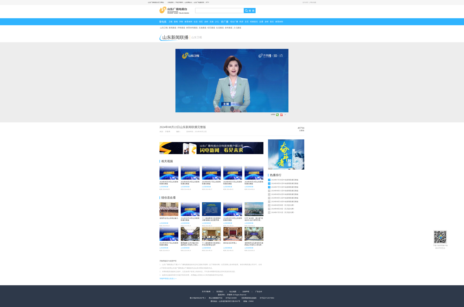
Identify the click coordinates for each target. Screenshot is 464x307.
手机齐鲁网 (179, 2)
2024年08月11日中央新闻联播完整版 (283, 191)
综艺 (201, 22)
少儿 (217, 22)
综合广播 (234, 22)
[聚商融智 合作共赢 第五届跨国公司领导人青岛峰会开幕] (190, 234)
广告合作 (258, 292)
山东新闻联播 (164, 187)
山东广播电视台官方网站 (156, 2)
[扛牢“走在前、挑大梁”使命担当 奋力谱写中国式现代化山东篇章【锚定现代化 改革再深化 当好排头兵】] (254, 209)
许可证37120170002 (267, 298)
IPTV (207, 2)
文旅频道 (202, 28)
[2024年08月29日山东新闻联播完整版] (169, 173)
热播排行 (275, 175)
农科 (206, 22)
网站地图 (313, 2)
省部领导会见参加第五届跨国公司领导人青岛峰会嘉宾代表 (254, 245)
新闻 (176, 22)
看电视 (162, 21)
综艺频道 (211, 28)
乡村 (266, 22)
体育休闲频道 (192, 28)
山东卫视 (164, 28)
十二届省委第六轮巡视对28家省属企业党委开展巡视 (211, 220)
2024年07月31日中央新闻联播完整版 (283, 187)
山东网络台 (188, 2)
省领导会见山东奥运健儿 (169, 218)
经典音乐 (254, 22)
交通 (261, 22)
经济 (241, 22)
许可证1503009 (231, 298)
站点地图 (232, 292)
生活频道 (220, 28)
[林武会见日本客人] (232, 234)
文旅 (212, 22)
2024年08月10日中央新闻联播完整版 (283, 201)
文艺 (247, 22)
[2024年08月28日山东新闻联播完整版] (190, 173)
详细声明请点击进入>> (168, 278)
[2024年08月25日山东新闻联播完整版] (232, 173)
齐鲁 (181, 22)
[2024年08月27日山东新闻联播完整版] (211, 173)
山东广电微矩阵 (199, 2)
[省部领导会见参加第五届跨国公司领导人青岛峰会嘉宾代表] (254, 234)
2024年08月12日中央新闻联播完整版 (283, 198)
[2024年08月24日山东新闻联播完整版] (254, 173)
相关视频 (167, 161)
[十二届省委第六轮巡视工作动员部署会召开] (211, 234)
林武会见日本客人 (230, 243)
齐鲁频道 (181, 28)
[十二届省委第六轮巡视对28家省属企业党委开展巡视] (211, 209)
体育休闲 (188, 22)
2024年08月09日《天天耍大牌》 (282, 205)
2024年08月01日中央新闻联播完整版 (283, 183)
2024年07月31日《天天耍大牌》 (281, 212)
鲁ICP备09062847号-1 (198, 298)
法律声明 (245, 292)
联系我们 (220, 292)
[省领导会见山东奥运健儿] (169, 209)
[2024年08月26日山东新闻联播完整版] (190, 209)
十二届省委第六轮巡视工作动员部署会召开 (211, 244)
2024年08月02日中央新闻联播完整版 (283, 194)
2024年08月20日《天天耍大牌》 (282, 209)
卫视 (170, 22)
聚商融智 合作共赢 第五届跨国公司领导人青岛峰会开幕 (190, 245)
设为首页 (305, 2)
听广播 (224, 21)
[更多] (285, 114)
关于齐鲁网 (206, 292)
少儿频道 (237, 28)
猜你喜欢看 (168, 197)
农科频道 (228, 28)
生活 (196, 22)
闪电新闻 (171, 2)
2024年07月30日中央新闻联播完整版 (283, 180)
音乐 (272, 22)
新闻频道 (172, 28)
